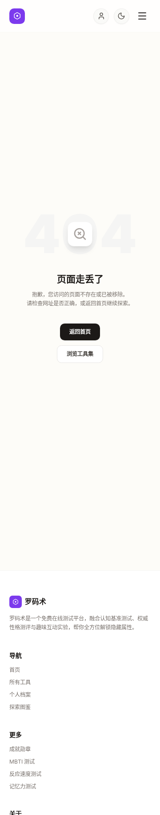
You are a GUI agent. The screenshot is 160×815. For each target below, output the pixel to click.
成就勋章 (20, 749)
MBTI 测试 (22, 761)
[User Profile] (101, 16)
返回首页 (80, 331)
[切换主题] (121, 16)
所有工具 (20, 682)
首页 (14, 670)
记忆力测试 (22, 786)
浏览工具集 (80, 354)
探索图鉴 (20, 707)
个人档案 (20, 694)
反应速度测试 (25, 774)
